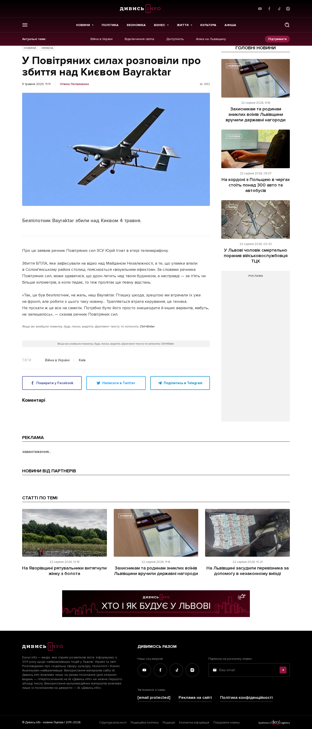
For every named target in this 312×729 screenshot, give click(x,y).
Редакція (169, 722)
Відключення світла (139, 39)
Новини (83, 25)
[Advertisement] (255, 348)
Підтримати (277, 39)
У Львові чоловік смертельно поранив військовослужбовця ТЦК (256, 255)
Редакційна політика (145, 722)
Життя (183, 25)
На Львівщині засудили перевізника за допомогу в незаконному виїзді (247, 570)
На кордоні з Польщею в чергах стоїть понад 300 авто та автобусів (256, 185)
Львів (231, 207)
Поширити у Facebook (54, 383)
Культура (208, 25)
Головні (233, 136)
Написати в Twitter (118, 383)
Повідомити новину (226, 722)
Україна (47, 48)
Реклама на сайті (195, 697)
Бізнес (159, 25)
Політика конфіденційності (246, 697)
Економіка (136, 25)
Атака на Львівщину (211, 39)
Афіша (230, 25)
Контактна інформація (194, 722)
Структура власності (113, 722)
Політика (110, 25)
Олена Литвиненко (74, 84)
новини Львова (53, 722)
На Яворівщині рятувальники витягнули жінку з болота (64, 570)
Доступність (175, 39)
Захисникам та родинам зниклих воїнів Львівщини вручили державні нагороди (256, 114)
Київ (82, 360)
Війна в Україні (101, 39)
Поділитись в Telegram (183, 383)
